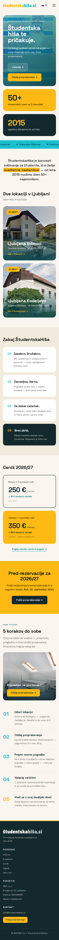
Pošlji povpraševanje (15, 919)
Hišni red (7, 872)
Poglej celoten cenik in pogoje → (29, 549)
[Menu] (54, 5)
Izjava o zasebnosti (12, 899)
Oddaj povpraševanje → (25, 77)
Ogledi (6, 868)
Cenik (5, 863)
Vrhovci (6, 854)
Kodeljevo (8, 859)
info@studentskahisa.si (14, 912)
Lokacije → (18, 67)
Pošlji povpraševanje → (29, 600)
